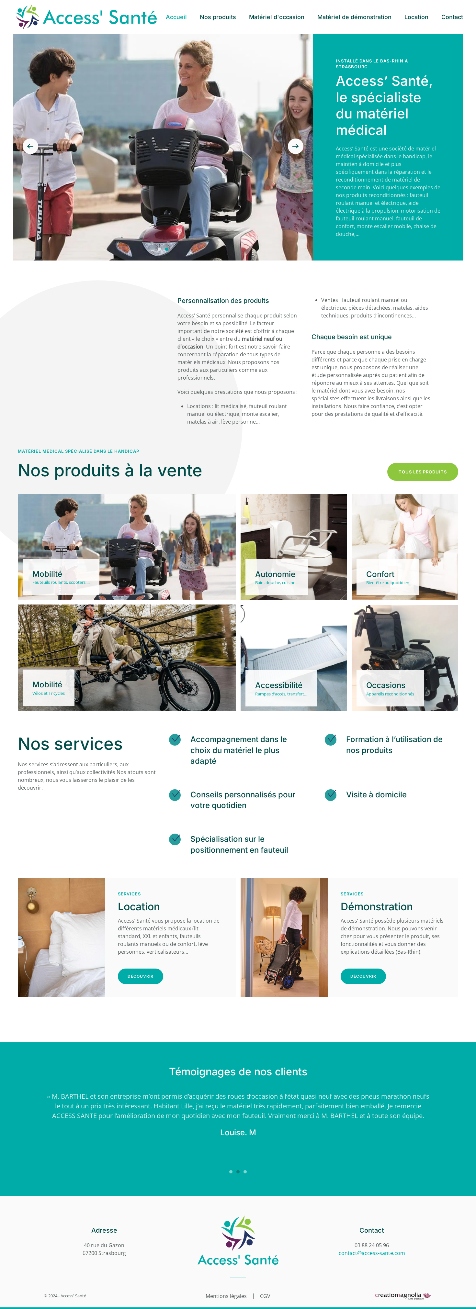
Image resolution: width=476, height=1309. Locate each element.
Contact (452, 17)
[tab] (159, 249)
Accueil (176, 17)
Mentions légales (226, 1296)
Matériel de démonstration (354, 17)
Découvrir (140, 976)
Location (416, 17)
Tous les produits (423, 471)
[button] (30, 146)
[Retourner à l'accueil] (86, 17)
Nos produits (218, 17)
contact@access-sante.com (372, 1253)
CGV (265, 1296)
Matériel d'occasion (276, 17)
